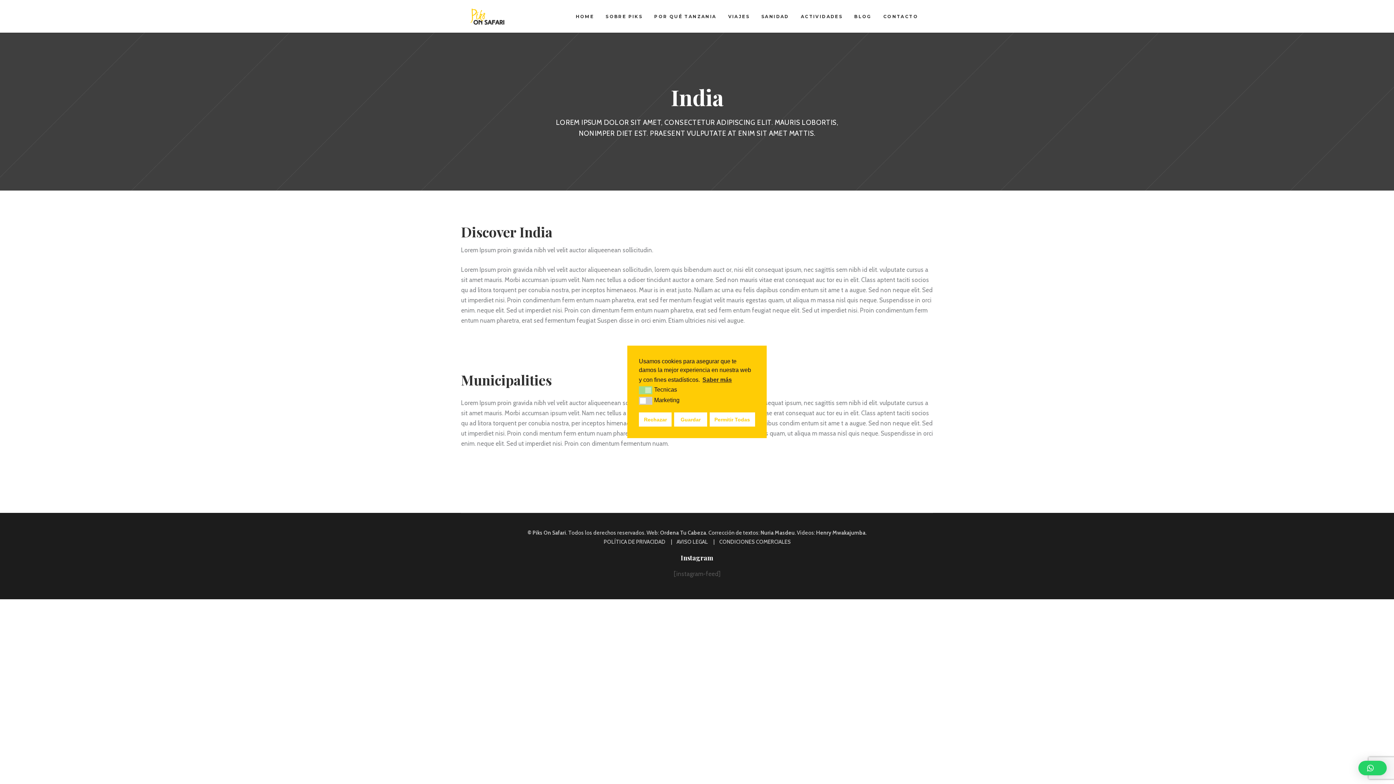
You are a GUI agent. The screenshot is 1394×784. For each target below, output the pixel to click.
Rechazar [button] (655, 419)
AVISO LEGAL (692, 542)
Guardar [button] (691, 419)
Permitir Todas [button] (732, 419)
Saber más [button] (717, 380)
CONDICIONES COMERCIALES (755, 542)
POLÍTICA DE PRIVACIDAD (634, 542)
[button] (1372, 768)
